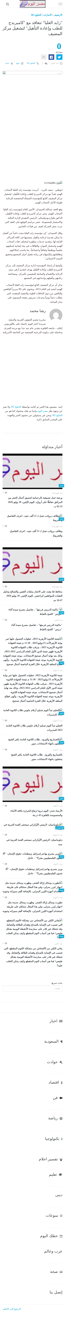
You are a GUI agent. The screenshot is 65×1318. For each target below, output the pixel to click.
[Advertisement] (32, 147)
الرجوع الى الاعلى (12, 1309)
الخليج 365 (36, 15)
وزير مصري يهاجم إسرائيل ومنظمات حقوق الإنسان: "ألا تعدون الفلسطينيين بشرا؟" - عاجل (34, 871)
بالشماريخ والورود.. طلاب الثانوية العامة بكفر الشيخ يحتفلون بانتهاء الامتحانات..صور (36, 756)
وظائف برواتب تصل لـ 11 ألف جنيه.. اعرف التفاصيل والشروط (36, 533)
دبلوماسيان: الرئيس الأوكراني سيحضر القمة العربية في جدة (34, 842)
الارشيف (58, 15)
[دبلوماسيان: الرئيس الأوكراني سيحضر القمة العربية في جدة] (32, 827)
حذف (7, 63)
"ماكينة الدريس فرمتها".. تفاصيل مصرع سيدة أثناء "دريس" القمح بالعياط (36, 627)
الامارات (47, 15)
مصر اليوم (42, 411)
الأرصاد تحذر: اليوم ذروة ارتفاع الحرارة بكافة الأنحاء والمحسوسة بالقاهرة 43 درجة (36, 813)
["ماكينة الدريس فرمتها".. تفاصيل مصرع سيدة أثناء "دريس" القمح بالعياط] (32, 612)
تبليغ (18, 63)
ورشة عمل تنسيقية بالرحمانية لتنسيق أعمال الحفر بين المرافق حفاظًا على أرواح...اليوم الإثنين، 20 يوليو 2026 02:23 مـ (35, 502)
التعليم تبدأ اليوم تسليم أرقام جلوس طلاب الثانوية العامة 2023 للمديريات (34, 727)
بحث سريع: (56, 983)
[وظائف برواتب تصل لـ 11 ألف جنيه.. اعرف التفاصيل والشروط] (32, 518)
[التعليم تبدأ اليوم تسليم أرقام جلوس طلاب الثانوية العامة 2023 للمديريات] (32, 712)
